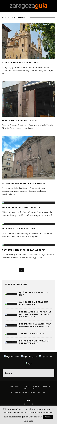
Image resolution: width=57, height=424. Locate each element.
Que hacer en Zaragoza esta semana (33, 303)
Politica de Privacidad (37, 386)
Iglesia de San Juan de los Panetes (23, 183)
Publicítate (30, 388)
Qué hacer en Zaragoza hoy (33, 293)
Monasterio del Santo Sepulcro (22, 207)
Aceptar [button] (48, 417)
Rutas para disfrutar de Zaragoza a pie (34, 341)
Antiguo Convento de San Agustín (24, 250)
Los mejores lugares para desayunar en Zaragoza (35, 325)
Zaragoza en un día (31, 333)
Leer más (28, 420)
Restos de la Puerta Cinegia (19, 120)
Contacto (15, 386)
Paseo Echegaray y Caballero (20, 62)
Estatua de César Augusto (18, 228)
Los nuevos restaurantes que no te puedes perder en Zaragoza (35, 314)
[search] (50, 373)
